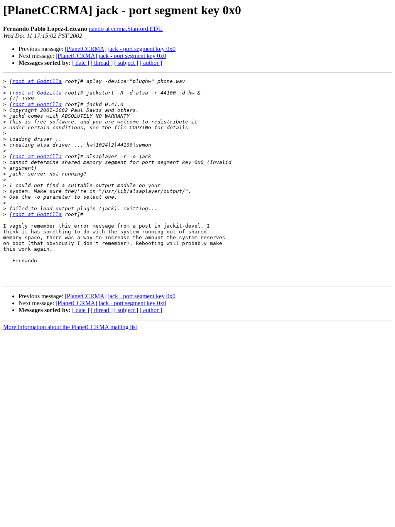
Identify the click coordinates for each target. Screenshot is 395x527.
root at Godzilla (37, 81)
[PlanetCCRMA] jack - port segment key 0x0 (120, 49)
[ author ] (151, 62)
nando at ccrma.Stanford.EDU (126, 28)
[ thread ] (102, 62)
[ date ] (80, 62)
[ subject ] (126, 62)
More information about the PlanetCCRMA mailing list (70, 327)
